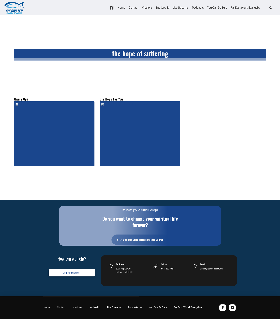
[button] (270, 8)
